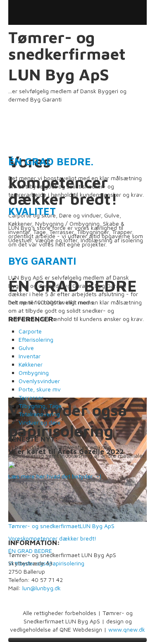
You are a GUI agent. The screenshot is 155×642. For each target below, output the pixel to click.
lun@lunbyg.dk (41, 587)
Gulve (26, 347)
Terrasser (31, 397)
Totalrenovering (39, 414)
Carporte (30, 331)
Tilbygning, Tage (40, 405)
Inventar (30, 356)
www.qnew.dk (126, 629)
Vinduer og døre (40, 422)
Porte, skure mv (40, 389)
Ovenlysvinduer (39, 380)
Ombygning (34, 372)
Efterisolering (36, 339)
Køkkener (31, 364)
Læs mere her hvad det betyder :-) (54, 476)
